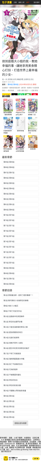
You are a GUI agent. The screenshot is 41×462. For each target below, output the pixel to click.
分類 (15, 2)
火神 (6, 447)
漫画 (10, 438)
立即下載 (36, 458)
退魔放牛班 (20, 443)
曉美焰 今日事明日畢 (17, 447)
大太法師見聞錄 (22, 446)
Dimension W (10, 443)
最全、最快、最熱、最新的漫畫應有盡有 (18, 459)
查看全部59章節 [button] (20, 423)
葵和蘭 (28, 447)
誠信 (13, 446)
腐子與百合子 (6, 451)
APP (27, 2)
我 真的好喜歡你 (32, 443)
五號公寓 (35, 438)
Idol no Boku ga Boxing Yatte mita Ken (25, 449)
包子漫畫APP (13, 458)
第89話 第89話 (13, 84)
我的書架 (37, 2)
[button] (2, 458)
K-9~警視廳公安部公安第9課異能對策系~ (16, 440)
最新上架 (21, 2)
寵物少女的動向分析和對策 (18, 442)
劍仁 (8, 449)
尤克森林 (32, 442)
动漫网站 (27, 438)
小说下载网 (18, 438)
